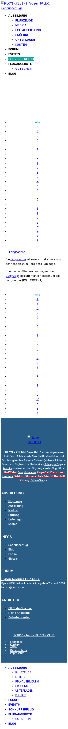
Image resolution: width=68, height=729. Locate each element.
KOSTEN (21, 44)
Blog (11, 549)
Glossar (13, 558)
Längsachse (17, 252)
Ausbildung (15, 506)
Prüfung (14, 515)
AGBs (13, 647)
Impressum (17, 653)
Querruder (12, 275)
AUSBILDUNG (17, 15)
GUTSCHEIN (23, 68)
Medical (13, 510)
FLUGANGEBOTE (20, 64)
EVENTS (14, 54)
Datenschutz (18, 650)
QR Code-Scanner (20, 608)
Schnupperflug (52, 464)
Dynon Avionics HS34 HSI (20, 579)
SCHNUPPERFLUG (21, 59)
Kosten (12, 524)
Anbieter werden (19, 617)
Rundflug (8, 468)
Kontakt (15, 644)
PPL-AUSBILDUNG (28, 30)
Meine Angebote (19, 612)
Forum (12, 554)
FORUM (13, 49)
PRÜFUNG (22, 35)
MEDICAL (21, 25)
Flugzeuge (15, 501)
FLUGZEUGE (24, 20)
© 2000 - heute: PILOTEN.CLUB (34, 635)
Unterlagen (15, 519)
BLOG (12, 73)
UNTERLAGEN (25, 39)
